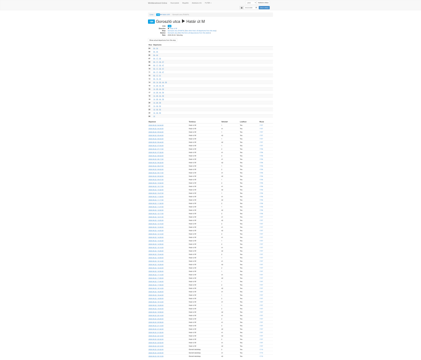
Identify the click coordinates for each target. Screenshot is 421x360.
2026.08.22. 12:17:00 (156, 213)
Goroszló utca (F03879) (176, 30)
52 (160, 106)
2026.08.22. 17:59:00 (156, 285)
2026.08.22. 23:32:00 (156, 349)
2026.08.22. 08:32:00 (156, 162)
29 (160, 82)
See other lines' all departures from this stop (200, 30)
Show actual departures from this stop (162, 40)
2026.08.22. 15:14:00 (156, 247)
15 (157, 79)
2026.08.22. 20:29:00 (156, 319)
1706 (261, 149)
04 (154, 48)
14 (157, 82)
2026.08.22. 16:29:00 (156, 264)
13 (154, 106)
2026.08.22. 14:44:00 (156, 241)
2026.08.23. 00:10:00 (156, 356)
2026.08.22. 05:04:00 (156, 132)
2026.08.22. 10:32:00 (156, 190)
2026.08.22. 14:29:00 (156, 237)
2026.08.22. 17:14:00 (156, 275)
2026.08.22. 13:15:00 (156, 224)
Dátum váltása (264, 8)
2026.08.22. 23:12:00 (156, 346)
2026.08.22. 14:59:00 (156, 244)
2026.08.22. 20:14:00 (156, 315)
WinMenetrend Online (157, 2)
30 (160, 79)
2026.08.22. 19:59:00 (156, 312)
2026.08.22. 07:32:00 (156, 152)
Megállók (185, 3)
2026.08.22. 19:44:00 (156, 309)
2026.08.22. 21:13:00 (156, 325)
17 (157, 58)
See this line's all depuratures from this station (194, 33)
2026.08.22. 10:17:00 (156, 186)
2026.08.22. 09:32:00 (156, 176)
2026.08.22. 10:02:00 (156, 183)
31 (160, 75)
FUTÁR (207, 3)
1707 (261, 125)
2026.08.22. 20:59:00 (156, 322)
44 (157, 52)
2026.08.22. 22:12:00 (156, 336)
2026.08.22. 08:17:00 (156, 159)
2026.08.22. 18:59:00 (156, 298)
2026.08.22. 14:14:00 (156, 234)
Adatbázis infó (197, 3)
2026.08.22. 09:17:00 (156, 173)
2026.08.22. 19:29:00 (156, 305)
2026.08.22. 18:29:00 (156, 292)
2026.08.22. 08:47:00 (156, 166)
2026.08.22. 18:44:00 (156, 295)
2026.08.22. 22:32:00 (156, 339)
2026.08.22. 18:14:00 (156, 288)
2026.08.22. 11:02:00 (156, 196)
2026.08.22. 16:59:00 (156, 271)
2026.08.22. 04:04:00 (156, 125)
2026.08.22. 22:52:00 (156, 342)
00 (154, 79)
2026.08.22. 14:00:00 (156, 230)
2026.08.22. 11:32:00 (156, 203)
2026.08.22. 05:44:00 (156, 135)
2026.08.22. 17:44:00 (156, 281)
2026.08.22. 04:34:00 (156, 128)
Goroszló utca (172, 33)
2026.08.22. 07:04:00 (156, 145)
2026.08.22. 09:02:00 (156, 169)
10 (154, 116)
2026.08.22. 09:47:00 (156, 179)
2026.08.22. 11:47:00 (156, 207)
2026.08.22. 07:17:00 (156, 149)
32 (160, 58)
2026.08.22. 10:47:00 (156, 193)
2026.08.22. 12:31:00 (156, 217)
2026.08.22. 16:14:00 (156, 261)
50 (160, 113)
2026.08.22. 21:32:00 (156, 329)
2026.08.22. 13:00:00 (156, 220)
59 (166, 82)
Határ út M (163, 14)
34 (157, 48)
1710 (261, 349)
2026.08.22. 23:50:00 (156, 353)
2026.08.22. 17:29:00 (156, 278)
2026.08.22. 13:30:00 (156, 227)
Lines (151, 14)
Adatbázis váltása (263, 3)
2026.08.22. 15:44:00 (156, 254)
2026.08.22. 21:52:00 (156, 332)
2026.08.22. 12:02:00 (156, 210)
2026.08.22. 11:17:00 (156, 200)
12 (154, 109)
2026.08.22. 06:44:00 (156, 142)
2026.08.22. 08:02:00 (156, 156)
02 (154, 62)
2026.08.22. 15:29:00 (156, 251)
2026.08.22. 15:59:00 (156, 258)
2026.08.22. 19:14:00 (156, 302)
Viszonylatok (174, 3)
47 (163, 62)
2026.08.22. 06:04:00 (156, 139)
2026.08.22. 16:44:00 (156, 268)
